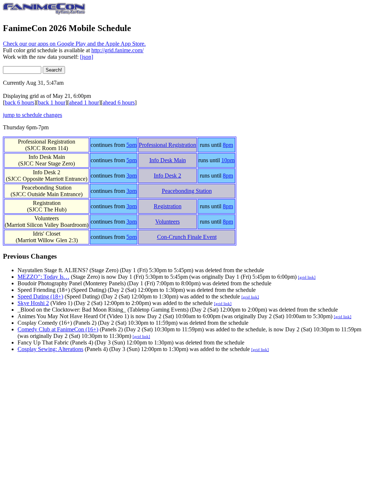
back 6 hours (19, 102)
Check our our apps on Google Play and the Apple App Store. (74, 44)
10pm (227, 160)
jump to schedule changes (32, 115)
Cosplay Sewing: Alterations (50, 349)
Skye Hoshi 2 (33, 303)
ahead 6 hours (119, 102)
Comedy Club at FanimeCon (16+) (58, 329)
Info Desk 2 (167, 175)
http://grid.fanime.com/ (117, 50)
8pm (228, 145)
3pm (131, 175)
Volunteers (167, 221)
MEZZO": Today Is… (43, 277)
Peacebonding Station (187, 191)
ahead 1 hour (84, 102)
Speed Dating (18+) (40, 296)
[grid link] (307, 277)
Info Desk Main (167, 160)
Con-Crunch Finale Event (187, 237)
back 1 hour (51, 102)
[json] (86, 57)
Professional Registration (167, 145)
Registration (168, 206)
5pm (131, 145)
